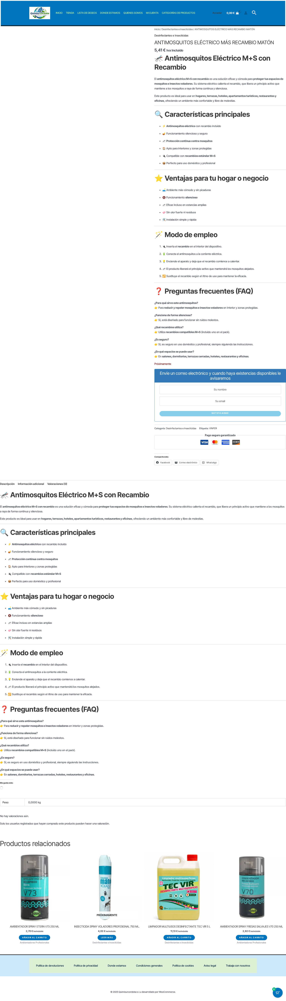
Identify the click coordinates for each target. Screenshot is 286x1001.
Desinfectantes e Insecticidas (177, 29)
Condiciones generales (149, 965)
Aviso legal (210, 965)
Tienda (70, 12)
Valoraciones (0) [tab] (57, 484)
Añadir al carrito (34, 937)
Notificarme (220, 413)
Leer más (107, 937)
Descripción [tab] (7, 484)
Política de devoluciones (50, 965)
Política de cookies (183, 965)
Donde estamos (110, 12)
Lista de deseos (87, 12)
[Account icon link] (245, 13)
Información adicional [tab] (31, 484)
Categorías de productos (178, 12)
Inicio (59, 12)
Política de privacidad (86, 965)
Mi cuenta (152, 12)
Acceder (217, 12)
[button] (254, 13)
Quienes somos (133, 12)
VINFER (213, 428)
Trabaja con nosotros (238, 965)
